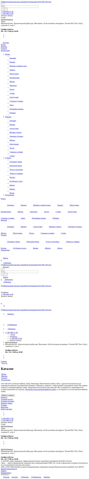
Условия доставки (7, 401)
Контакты (4, 407)
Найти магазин (6, 409)
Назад (12, 334)
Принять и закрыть (8, 395)
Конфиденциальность (9, 469)
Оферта (3, 471)
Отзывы (4, 405)
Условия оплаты (7, 399)
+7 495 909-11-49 (7, 12)
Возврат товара (6, 403)
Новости (4, 397)
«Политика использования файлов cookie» (40, 389)
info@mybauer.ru (7, 19)
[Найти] (6, 9)
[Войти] (2, 301)
